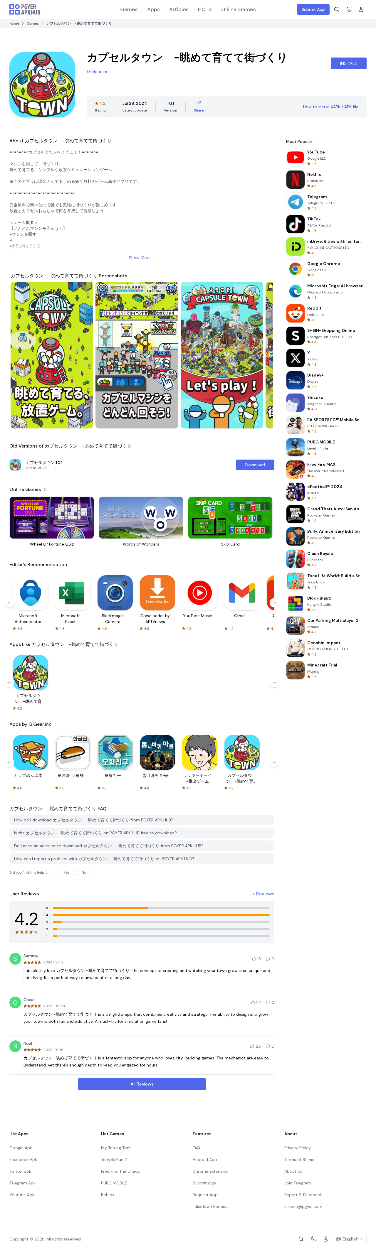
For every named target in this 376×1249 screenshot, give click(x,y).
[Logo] (25, 9)
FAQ (196, 1147)
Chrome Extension (210, 1171)
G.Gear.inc (98, 71)
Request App (205, 1194)
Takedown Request (211, 1206)
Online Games (238, 9)
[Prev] (20, 355)
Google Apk (20, 1147)
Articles (179, 9)
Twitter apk (20, 1171)
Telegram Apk (22, 1183)
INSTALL (348, 63)
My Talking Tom (116, 1147)
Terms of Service (300, 1159)
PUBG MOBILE (114, 1183)
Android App (205, 1159)
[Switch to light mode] (349, 9)
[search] (336, 9)
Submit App (313, 9)
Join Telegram (297, 1183)
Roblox (107, 1194)
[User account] (361, 9)
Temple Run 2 (114, 1159)
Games (129, 9)
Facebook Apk (23, 1159)
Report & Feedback (303, 1194)
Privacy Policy (297, 1147)
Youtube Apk (21, 1194)
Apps (153, 9)
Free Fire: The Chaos (120, 1171)
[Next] (263, 355)
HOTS (205, 9)
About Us (293, 1171)
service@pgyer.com (303, 1206)
